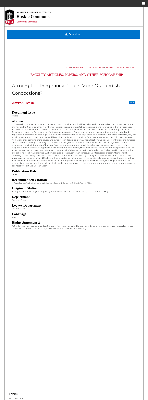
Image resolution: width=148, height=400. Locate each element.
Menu (143, 3)
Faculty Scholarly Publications (117, 67)
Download (74, 34)
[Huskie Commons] (74, 17)
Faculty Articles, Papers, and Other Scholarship (76, 74)
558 (133, 67)
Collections (18, 398)
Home (68, 67)
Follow (132, 102)
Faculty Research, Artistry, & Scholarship (88, 67)
